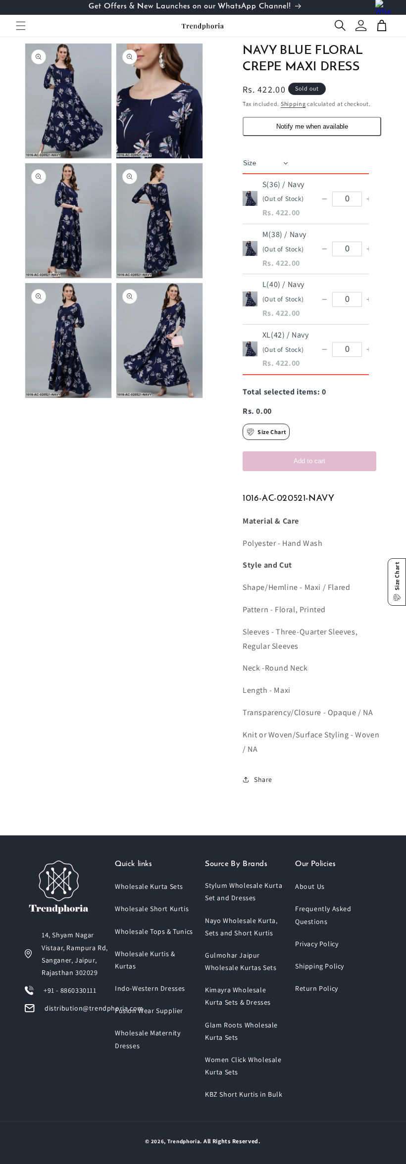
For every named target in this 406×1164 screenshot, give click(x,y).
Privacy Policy (316, 943)
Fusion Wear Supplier (149, 1010)
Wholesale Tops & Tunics (154, 931)
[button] (21, 26)
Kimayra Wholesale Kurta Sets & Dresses (238, 996)
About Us (310, 886)
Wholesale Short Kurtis (152, 908)
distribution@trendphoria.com (94, 1008)
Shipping (293, 103)
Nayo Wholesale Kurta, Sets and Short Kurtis (241, 926)
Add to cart (309, 461)
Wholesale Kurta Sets (149, 886)
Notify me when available (312, 126)
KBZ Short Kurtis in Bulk (243, 1094)
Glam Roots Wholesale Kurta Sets (241, 1031)
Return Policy (316, 988)
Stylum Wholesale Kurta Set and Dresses (243, 891)
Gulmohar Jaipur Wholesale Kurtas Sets (241, 961)
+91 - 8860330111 (70, 990)
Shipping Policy (319, 966)
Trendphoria (184, 1141)
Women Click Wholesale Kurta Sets (243, 1065)
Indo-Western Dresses (150, 988)
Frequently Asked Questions (323, 914)
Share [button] (263, 779)
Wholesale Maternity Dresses (147, 1039)
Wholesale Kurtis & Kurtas (145, 959)
